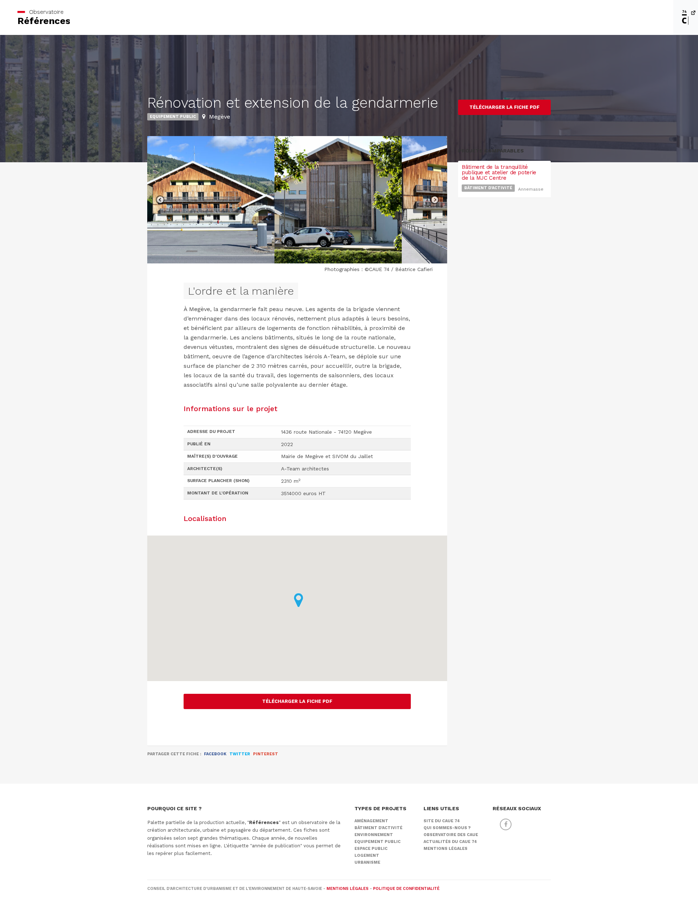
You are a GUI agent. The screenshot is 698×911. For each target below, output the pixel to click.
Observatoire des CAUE (451, 834)
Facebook (215, 754)
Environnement (373, 834)
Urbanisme (367, 862)
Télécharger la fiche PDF (297, 701)
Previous (160, 199)
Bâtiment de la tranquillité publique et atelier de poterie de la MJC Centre (499, 172)
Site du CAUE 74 (442, 821)
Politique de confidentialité (406, 888)
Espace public (371, 848)
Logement (366, 855)
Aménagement (371, 821)
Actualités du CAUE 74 (450, 841)
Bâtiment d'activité (488, 188)
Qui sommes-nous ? (447, 828)
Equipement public (173, 116)
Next (434, 199)
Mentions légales (446, 848)
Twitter (239, 754)
